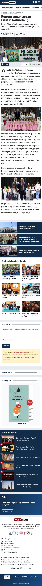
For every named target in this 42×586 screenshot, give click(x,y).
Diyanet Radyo (8, 560)
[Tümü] (39, 372)
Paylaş (6, 64)
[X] (17, 533)
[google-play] (26, 569)
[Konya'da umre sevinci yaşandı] (11, 289)
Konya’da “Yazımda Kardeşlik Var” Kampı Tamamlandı (9, 278)
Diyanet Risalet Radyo (10, 562)
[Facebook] (14, 533)
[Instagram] (21, 533)
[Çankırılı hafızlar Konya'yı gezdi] (31, 289)
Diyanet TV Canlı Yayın (22, 557)
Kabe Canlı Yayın (25, 562)
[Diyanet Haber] (8, 2)
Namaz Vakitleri (9, 543)
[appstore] (15, 569)
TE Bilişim (26, 583)
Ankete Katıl (7, 511)
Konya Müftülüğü (16, 13)
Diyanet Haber (7, 7)
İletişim (24, 564)
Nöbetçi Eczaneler (10, 539)
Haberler (4, 13)
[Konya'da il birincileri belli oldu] (11, 306)
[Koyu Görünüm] (33, 2)
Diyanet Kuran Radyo (22, 560)
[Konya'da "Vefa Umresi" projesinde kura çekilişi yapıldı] (31, 306)
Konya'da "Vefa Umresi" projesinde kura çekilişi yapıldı (30, 314)
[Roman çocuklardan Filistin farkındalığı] (21, 49)
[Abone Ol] (35, 64)
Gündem (35, 7)
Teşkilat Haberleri (22, 7)
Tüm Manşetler (9, 550)
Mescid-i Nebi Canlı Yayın (11, 564)
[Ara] (36, 2)
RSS (8, 577)
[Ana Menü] (39, 2)
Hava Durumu (8, 541)
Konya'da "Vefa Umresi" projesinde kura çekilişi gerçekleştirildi (30, 278)
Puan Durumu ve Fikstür (11, 548)
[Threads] (31, 533)
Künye (32, 564)
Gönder (6, 345)
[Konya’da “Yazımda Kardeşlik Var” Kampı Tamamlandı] (11, 270)
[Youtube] (24, 533)
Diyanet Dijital (7, 557)
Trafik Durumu (8, 545)
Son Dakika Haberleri (10, 552)
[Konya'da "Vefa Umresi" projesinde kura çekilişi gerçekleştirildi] (31, 270)
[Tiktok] (28, 533)
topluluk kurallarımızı (19, 352)
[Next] (10, 533)
